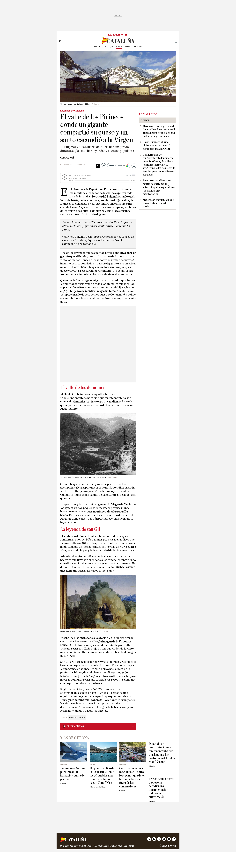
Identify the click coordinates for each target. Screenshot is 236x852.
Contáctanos (80, 846)
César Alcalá (67, 157)
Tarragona (137, 47)
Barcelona (108, 47)
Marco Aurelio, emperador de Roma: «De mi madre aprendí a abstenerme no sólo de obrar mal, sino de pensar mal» (159, 131)
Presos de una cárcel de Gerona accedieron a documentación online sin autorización (161, 788)
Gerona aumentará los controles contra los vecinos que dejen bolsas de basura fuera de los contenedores (132, 777)
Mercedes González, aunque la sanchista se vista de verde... (158, 203)
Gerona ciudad (77, 717)
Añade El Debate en (117, 166)
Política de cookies (126, 846)
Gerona (119, 47)
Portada (98, 47)
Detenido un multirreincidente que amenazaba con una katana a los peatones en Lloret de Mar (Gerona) (162, 753)
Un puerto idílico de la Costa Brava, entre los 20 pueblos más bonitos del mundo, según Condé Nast (102, 776)
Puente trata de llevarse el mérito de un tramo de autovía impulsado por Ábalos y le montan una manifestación (159, 187)
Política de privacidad (107, 846)
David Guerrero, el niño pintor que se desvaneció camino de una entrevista (156, 145)
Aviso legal (92, 846)
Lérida (127, 47)
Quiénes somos (66, 846)
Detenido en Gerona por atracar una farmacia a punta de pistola (72, 774)
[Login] (176, 42)
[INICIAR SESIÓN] (176, 42)
